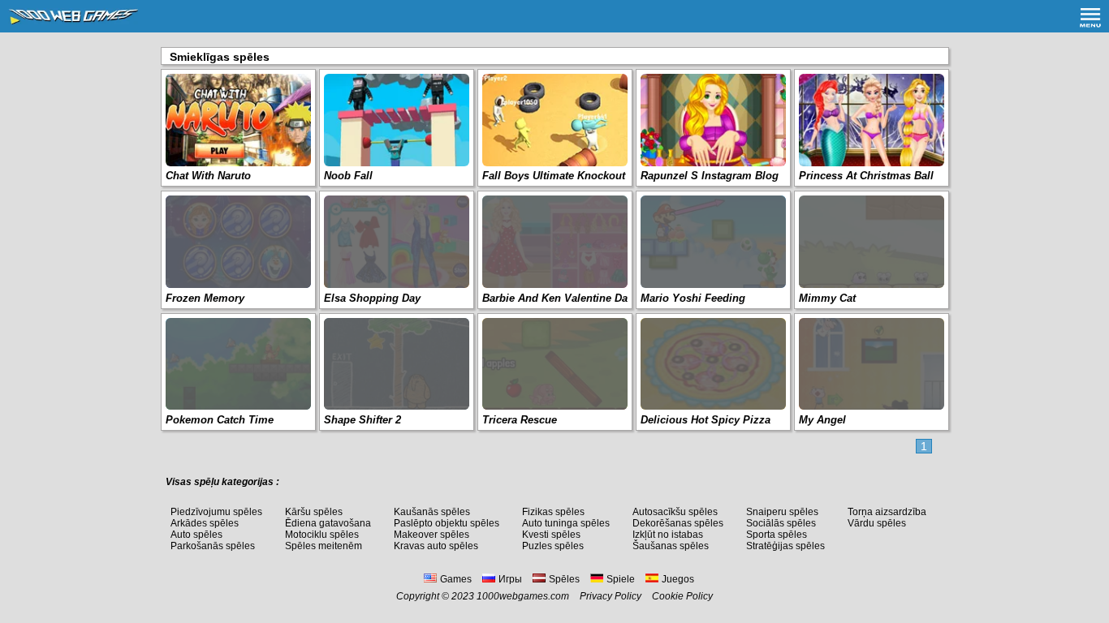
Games (456, 579)
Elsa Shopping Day (372, 298)
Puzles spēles (553, 546)
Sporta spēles (776, 534)
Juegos (678, 579)
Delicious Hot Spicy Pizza (705, 420)
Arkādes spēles (204, 523)
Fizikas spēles (553, 512)
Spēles (564, 579)
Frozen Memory (205, 298)
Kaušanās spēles (432, 512)
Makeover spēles (431, 534)
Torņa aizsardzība (887, 512)
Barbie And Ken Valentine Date (559, 298)
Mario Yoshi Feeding (693, 298)
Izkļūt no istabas (667, 534)
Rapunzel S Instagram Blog (710, 176)
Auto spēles (196, 534)
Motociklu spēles (322, 534)
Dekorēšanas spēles (677, 523)
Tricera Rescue (519, 420)
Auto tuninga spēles (566, 523)
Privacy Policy (610, 596)
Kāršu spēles (314, 512)
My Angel (822, 420)
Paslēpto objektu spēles (446, 523)
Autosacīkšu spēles (675, 512)
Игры (510, 579)
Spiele (620, 579)
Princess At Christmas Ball (866, 176)
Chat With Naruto (208, 176)
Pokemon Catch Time (220, 420)
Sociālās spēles (781, 523)
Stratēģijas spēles (785, 546)
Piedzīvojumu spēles (216, 512)
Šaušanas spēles (670, 546)
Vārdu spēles (877, 523)
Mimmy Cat (827, 298)
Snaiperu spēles (782, 512)
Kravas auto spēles (436, 546)
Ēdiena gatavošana (328, 523)
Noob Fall (348, 176)
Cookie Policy (682, 596)
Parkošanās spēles (212, 546)
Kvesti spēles (551, 534)
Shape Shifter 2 (362, 420)
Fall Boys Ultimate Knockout (553, 176)
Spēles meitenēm (323, 546)
